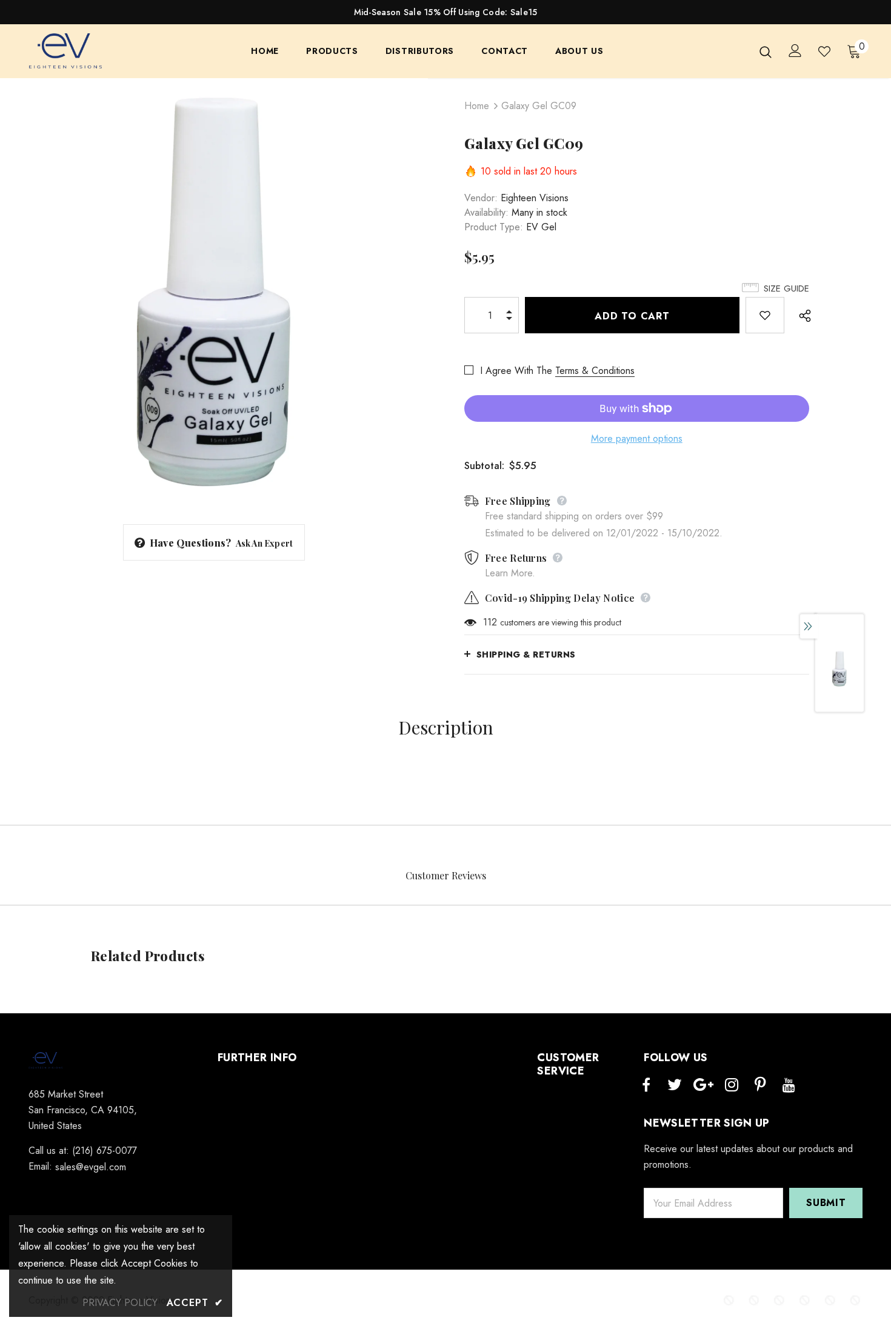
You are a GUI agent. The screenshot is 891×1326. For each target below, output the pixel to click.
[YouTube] (788, 1085)
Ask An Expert (264, 543)
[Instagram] (732, 1085)
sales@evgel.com (90, 1167)
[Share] (801, 315)
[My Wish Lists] (824, 51)
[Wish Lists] (765, 315)
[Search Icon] (765, 51)
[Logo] (66, 51)
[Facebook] (646, 1085)
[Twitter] (675, 1085)
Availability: (486, 212)
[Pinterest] (760, 1085)
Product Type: (493, 227)
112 (490, 622)
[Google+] (703, 1085)
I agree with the (516, 371)
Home (476, 106)
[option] (214, 292)
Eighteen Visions (535, 198)
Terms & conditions (595, 371)
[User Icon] (795, 50)
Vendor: (481, 198)
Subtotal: (484, 466)
